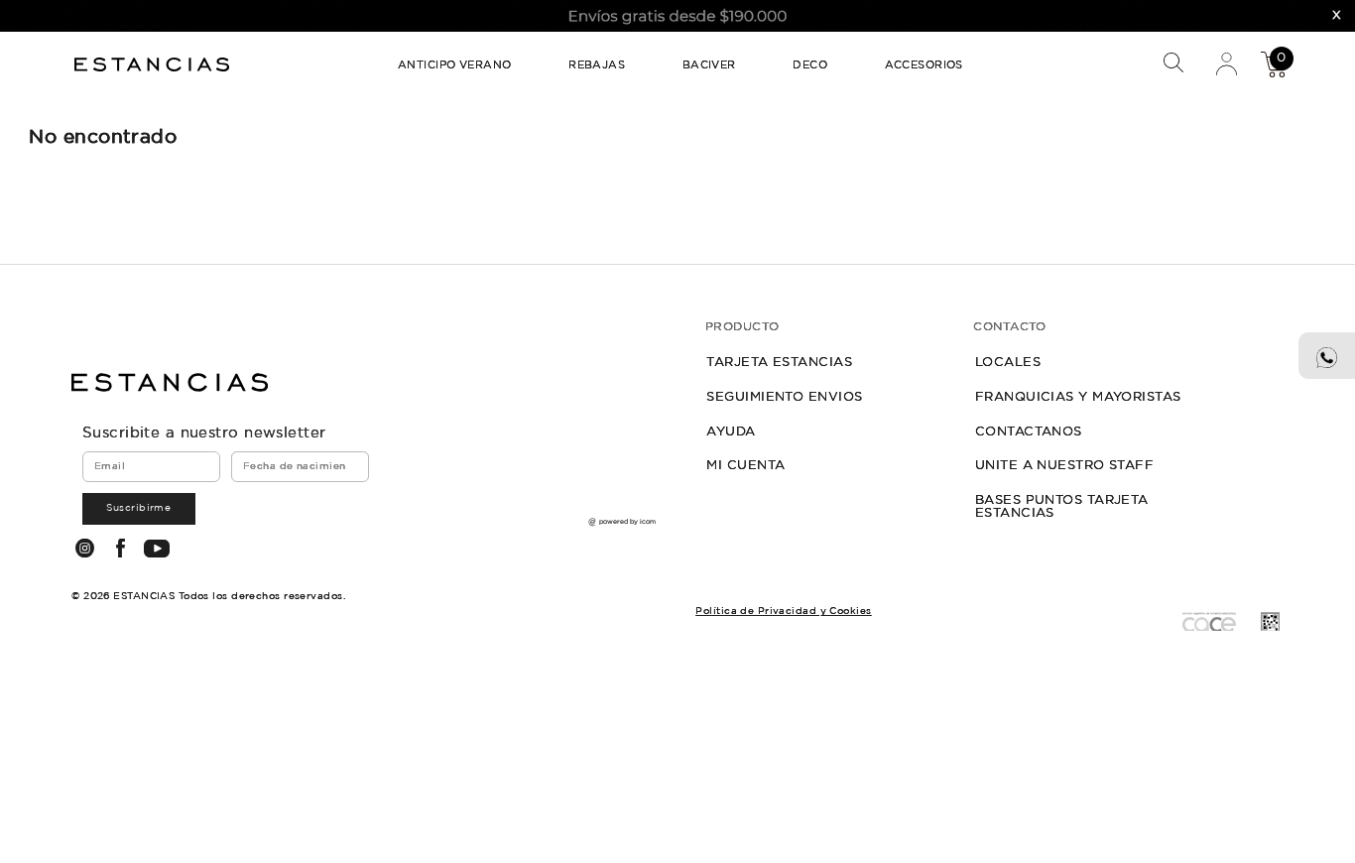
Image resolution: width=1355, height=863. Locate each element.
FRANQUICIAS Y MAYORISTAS (1078, 397)
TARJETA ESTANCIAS (779, 362)
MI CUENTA (745, 465)
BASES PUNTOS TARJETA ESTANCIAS (1062, 506)
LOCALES (1008, 362)
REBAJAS (596, 65)
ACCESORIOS (924, 65)
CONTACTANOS (1028, 431)
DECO (810, 65)
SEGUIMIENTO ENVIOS (784, 397)
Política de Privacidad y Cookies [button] (783, 611)
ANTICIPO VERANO (455, 65)
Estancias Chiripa (154, 63)
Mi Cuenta (1225, 63)
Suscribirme (138, 508)
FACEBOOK (120, 547)
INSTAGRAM (84, 547)
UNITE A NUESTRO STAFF (1064, 465)
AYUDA (730, 431)
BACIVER (709, 65)
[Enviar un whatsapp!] (1326, 356)
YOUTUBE (156, 548)
